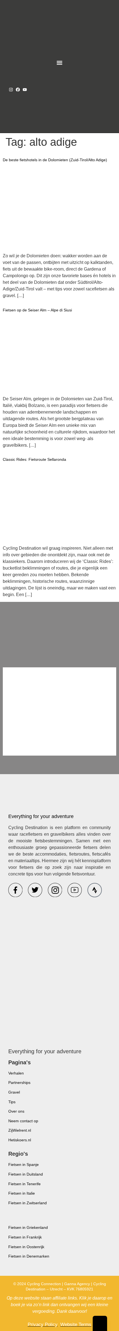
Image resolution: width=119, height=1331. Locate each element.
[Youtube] (25, 90)
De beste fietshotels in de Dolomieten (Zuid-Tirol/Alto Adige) (55, 160)
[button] (59, 62)
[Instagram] (11, 90)
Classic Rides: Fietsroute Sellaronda (34, 459)
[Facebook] (18, 90)
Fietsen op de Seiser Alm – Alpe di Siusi (37, 310)
